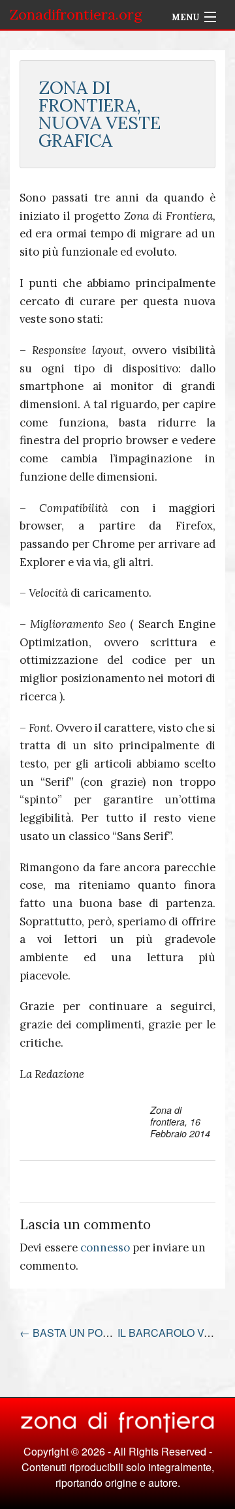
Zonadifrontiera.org (76, 14)
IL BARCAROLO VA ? (175, 1332)
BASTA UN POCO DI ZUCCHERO (107, 1332)
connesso (105, 1247)
